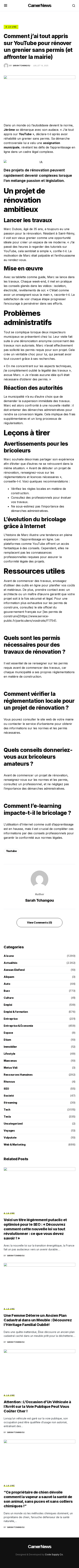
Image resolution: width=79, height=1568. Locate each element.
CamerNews (39, 5)
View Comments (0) (39, 922)
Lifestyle (9, 1053)
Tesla (7, 1116)
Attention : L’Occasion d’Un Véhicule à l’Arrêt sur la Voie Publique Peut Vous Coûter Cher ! (37, 1406)
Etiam (7, 1039)
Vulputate (10, 1137)
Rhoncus (9, 1081)
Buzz (7, 990)
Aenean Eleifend (14, 969)
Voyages (9, 1130)
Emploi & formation (16, 1011)
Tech (7, 1109)
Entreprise (11, 1018)
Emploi (8, 1004)
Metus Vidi (10, 1067)
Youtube (11, 851)
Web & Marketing (15, 1144)
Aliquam (9, 976)
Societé (9, 1095)
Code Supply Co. (54, 1554)
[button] (6, 5)
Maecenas (10, 1060)
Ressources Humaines (18, 1074)
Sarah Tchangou (39, 900)
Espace (8, 1032)
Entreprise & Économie (18, 1025)
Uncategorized (13, 1123)
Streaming (10, 1102)
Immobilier (10, 1046)
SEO (6, 1088)
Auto (7, 983)
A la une (11, 27)
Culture (9, 997)
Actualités (10, 962)
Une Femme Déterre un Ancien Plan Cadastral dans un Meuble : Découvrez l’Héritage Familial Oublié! (38, 1320)
